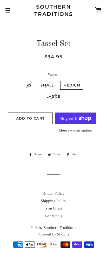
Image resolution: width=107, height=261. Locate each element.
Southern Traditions (53, 10)
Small (47, 85)
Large (53, 96)
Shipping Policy (53, 200)
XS (29, 85)
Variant (53, 74)
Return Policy (53, 193)
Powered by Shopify (53, 234)
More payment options (75, 130)
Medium (72, 85)
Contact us (53, 216)
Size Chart (53, 208)
